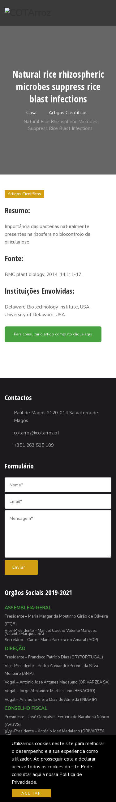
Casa (31, 113)
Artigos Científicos (68, 113)
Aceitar (31, 793)
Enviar (19, 567)
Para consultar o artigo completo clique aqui (53, 334)
